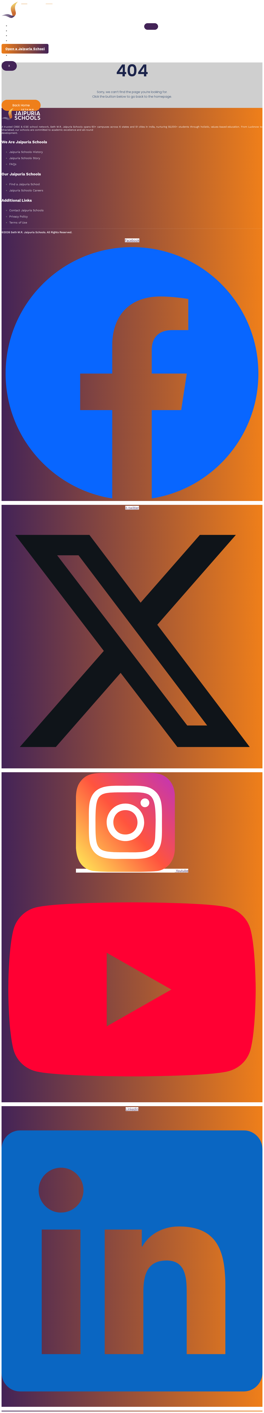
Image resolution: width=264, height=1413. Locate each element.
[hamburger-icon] (151, 26)
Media (14, 55)
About (15, 25)
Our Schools (20, 30)
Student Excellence (26, 40)
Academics (18, 35)
